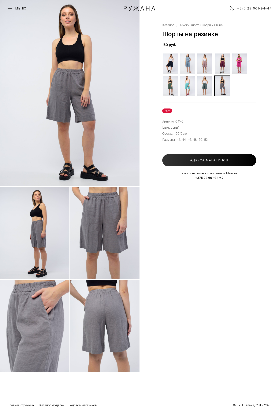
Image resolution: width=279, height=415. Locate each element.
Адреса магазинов (83, 405)
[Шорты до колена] (170, 85)
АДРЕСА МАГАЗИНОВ (209, 160)
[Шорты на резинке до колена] (187, 63)
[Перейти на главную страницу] (139, 9)
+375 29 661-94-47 (209, 178)
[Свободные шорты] (205, 85)
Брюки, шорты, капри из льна (201, 25)
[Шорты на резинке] (170, 63)
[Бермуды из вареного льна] (205, 63)
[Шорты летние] (187, 85)
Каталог (168, 25)
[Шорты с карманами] (222, 63)
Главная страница (21, 405)
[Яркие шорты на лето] (239, 63)
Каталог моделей (52, 405)
